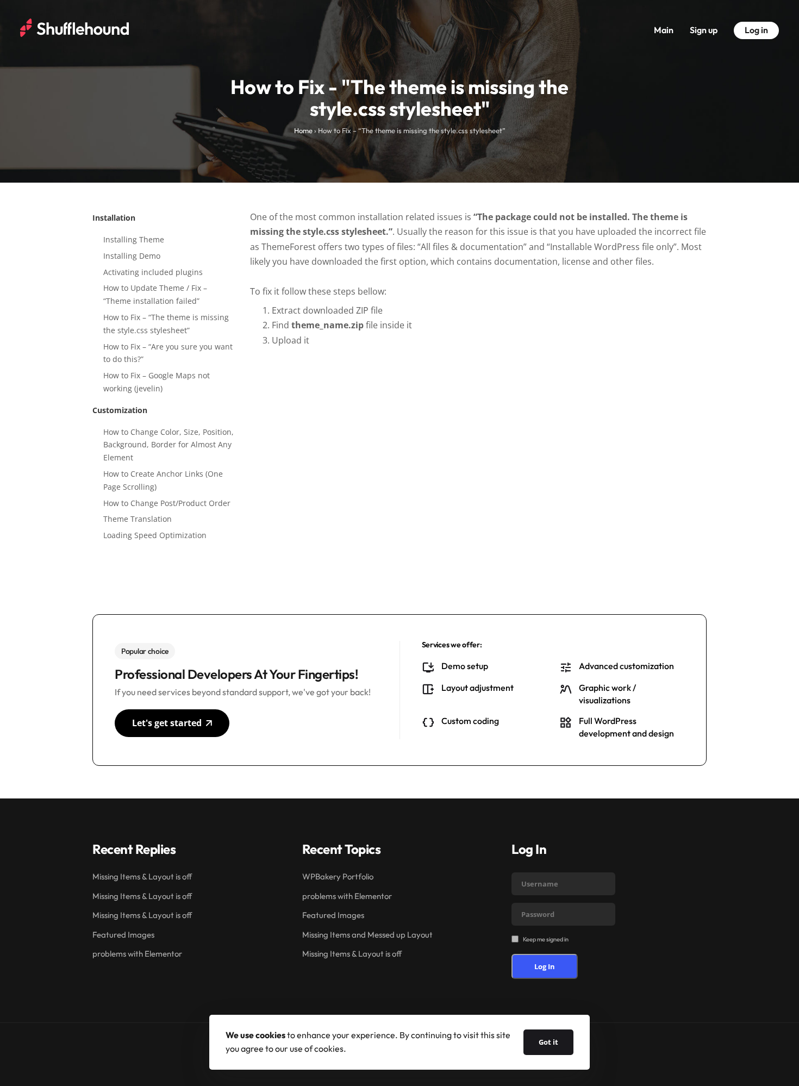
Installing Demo (131, 256)
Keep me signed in (546, 939)
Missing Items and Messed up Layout (367, 934)
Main (663, 29)
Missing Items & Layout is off (142, 876)
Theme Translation (137, 519)
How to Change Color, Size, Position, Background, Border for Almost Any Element (168, 445)
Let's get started (167, 723)
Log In (544, 966)
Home (303, 130)
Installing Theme (133, 239)
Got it (548, 1042)
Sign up (703, 29)
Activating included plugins (153, 272)
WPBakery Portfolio (337, 876)
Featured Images (123, 934)
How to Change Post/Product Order (166, 503)
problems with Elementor (137, 953)
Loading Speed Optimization (155, 535)
